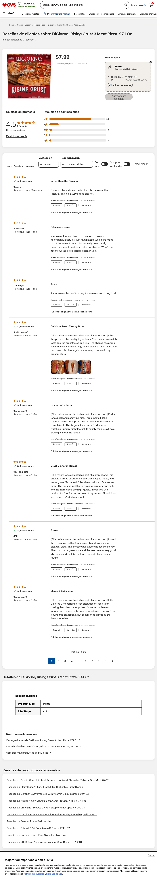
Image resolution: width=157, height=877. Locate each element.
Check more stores (120, 85)
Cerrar (151, 855)
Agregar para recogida (119, 97)
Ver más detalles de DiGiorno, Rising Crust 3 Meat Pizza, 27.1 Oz (42, 746)
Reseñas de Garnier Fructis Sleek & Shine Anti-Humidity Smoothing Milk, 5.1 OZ (52, 814)
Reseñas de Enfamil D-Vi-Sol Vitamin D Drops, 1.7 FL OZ (38, 828)
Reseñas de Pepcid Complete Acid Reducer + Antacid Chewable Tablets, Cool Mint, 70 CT (58, 780)
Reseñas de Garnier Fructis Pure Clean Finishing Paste (37, 835)
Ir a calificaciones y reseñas (18, 39)
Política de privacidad (34, 874)
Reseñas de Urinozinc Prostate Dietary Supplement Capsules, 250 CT (46, 807)
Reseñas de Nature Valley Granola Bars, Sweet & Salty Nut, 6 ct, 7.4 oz (46, 800)
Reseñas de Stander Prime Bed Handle (29, 821)
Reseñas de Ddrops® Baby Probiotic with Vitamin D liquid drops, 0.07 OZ (48, 793)
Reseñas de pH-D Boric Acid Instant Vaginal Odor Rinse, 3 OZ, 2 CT (44, 841)
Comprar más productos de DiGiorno (27, 752)
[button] (104, 164)
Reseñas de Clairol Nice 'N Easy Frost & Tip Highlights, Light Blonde (45, 786)
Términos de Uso (54, 874)
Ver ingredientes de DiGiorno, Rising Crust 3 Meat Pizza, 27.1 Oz (42, 740)
